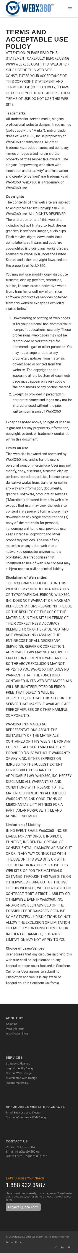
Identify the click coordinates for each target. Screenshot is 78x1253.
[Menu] (70, 8)
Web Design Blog (17, 1033)
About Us (12, 1024)
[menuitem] (70, 8)
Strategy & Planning (18, 1063)
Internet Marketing (17, 1082)
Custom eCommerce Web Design (26, 1117)
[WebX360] (32, 8)
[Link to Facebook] (56, 1247)
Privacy (19, 1242)
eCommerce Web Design (21, 1078)
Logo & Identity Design (20, 1068)
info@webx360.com (28, 1151)
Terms (9, 1242)
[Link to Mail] (69, 1247)
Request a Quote (35, 1156)
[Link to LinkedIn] (62, 1247)
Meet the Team (15, 1028)
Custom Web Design (19, 1073)
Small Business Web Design (23, 1112)
